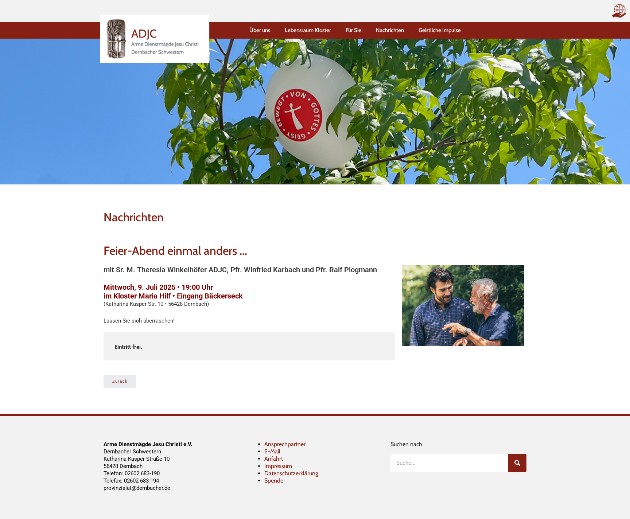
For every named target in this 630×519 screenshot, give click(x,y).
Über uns (259, 30)
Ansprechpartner (285, 444)
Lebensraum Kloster (308, 30)
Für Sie (353, 30)
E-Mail (272, 451)
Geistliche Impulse (440, 30)
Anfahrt (273, 458)
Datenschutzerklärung (291, 473)
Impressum (278, 466)
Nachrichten (390, 30)
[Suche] (517, 463)
